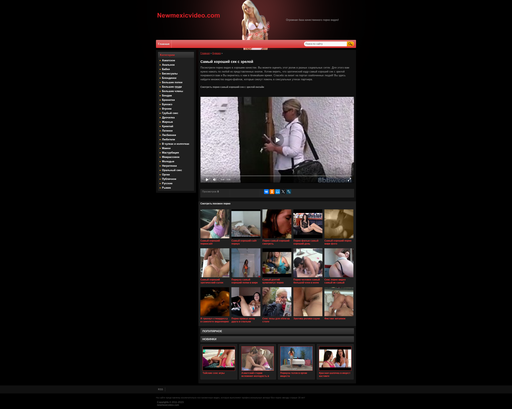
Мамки (166, 148)
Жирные (167, 121)
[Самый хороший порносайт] (214, 238)
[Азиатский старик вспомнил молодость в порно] (257, 358)
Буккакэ (167, 104)
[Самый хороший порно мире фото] (338, 238)
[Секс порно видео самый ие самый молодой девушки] (338, 277)
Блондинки (169, 77)
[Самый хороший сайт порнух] (245, 238)
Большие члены (172, 91)
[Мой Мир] (277, 191)
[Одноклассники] (272, 191)
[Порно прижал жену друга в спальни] (245, 316)
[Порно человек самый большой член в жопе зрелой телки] (307, 277)
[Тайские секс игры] (219, 358)
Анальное (168, 64)
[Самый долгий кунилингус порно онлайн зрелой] (276, 277)
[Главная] (188, 18)
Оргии (166, 174)
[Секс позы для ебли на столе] (276, 316)
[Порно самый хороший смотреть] (276, 238)
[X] (283, 191)
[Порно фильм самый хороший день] (307, 238)
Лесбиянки (169, 135)
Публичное (169, 178)
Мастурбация (170, 152)
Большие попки (172, 82)
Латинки (167, 130)
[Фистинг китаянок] (338, 316)
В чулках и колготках (175, 143)
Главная (163, 44)
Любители (168, 139)
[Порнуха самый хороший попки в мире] (245, 277)
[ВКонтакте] (266, 191)
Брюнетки (168, 99)
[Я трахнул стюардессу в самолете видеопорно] (214, 316)
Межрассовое (170, 156)
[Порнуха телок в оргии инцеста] (296, 358)
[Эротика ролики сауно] (307, 316)
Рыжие (166, 187)
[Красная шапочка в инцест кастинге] (335, 358)
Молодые (168, 161)
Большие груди (172, 86)
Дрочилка (168, 117)
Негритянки (169, 165)
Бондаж (167, 95)
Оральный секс (172, 170)
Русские (167, 183)
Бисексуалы (170, 73)
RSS (160, 389)
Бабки (166, 69)
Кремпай (167, 126)
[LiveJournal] (288, 191)
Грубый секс (170, 113)
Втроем (167, 108)
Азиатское (168, 60)
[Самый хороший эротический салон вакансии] (214, 277)
